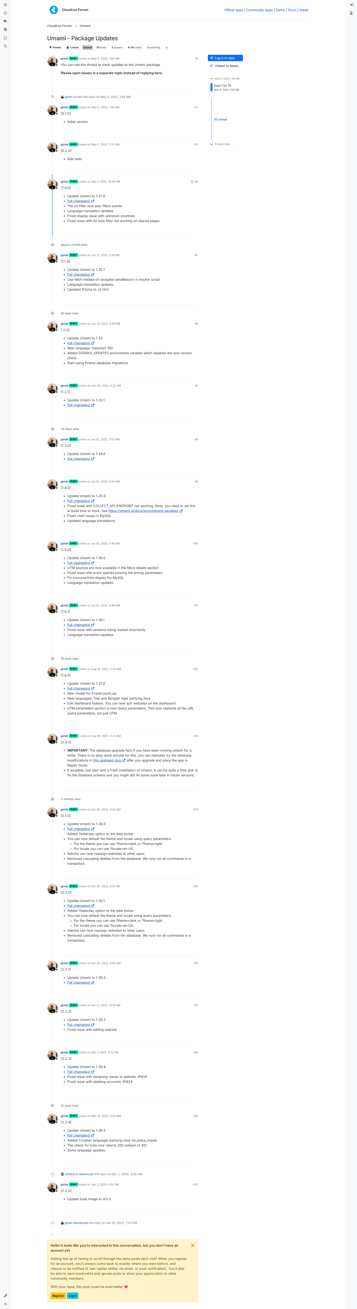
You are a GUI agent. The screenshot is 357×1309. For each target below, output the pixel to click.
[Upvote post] (188, 83)
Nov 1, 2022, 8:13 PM (104, 1052)
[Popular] (5, 29)
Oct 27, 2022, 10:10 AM (105, 1005)
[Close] (193, 1245)
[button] (5, 1295)
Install (303, 10)
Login (72, 1295)
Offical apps (233, 10)
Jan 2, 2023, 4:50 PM (105, 1184)
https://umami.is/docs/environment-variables (143, 511)
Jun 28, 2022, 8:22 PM (106, 385)
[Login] (351, 5)
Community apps (259, 10)
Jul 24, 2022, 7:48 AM (105, 543)
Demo (280, 10)
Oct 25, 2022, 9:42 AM (106, 809)
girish (64, 58)
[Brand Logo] (54, 10)
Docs (292, 10)
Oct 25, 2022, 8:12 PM (105, 886)
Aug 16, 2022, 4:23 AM (106, 736)
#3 (196, 144)
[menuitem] (351, 5)
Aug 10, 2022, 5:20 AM (106, 669)
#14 (196, 809)
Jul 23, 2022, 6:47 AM (105, 481)
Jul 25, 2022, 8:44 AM (105, 605)
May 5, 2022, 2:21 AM (105, 144)
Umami (87, 47)
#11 (196, 605)
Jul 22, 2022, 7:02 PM (105, 439)
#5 (196, 255)
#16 (196, 963)
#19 (196, 1116)
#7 (196, 385)
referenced (86, 1174)
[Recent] (5, 13)
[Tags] (5, 21)
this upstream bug (107, 760)
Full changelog (78, 201)
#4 (196, 181)
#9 (196, 481)
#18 (196, 1052)
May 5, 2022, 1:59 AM (105, 58)
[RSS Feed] (167, 47)
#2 (196, 107)
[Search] (5, 46)
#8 (196, 439)
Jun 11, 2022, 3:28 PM (105, 255)
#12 (196, 669)
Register (58, 1295)
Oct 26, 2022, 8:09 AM (106, 963)
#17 (196, 1005)
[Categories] (5, 5)
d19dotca (71, 1174)
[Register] (351, 13)
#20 (195, 1184)
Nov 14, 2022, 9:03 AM (106, 1116)
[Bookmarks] (5, 38)
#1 (196, 58)
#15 (196, 886)
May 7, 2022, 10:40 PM (105, 181)
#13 (196, 736)
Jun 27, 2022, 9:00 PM (105, 323)
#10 (196, 543)
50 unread (220, 119)
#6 (196, 323)
